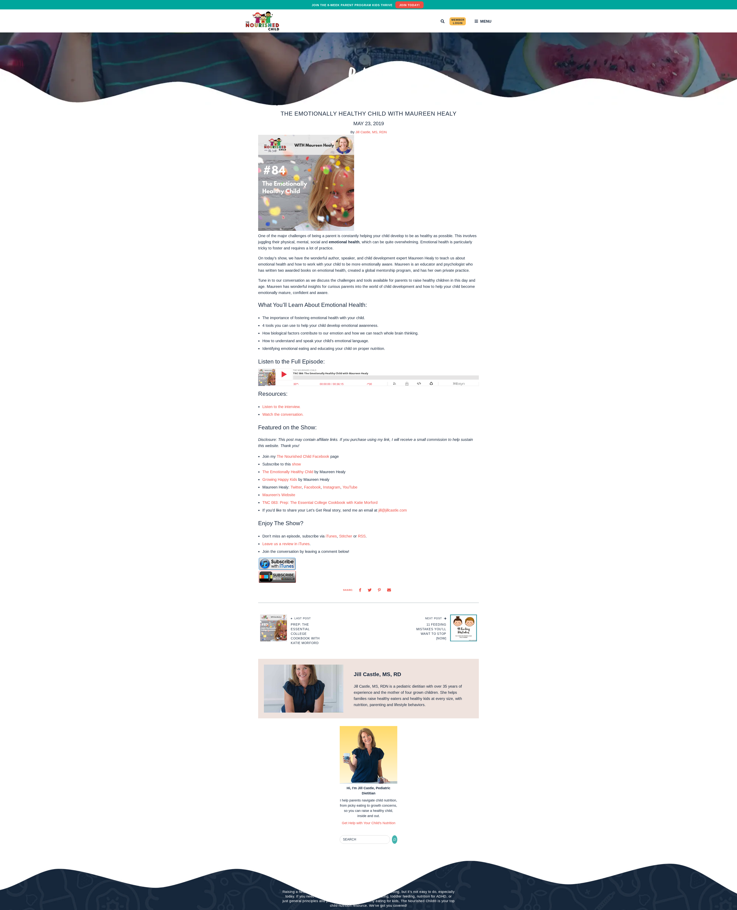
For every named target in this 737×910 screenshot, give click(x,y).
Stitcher (345, 536)
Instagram (331, 487)
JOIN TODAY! (409, 5)
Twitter (296, 487)
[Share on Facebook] (360, 590)
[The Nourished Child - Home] (263, 21)
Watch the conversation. (283, 414)
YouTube (350, 487)
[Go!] (394, 839)
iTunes (331, 536)
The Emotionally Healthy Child (287, 472)
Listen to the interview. (281, 407)
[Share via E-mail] (389, 590)
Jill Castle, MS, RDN (371, 132)
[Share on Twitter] (370, 590)
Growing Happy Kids (279, 479)
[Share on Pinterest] (379, 590)
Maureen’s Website (278, 495)
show (296, 464)
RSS (362, 536)
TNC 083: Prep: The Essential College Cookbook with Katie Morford (320, 502)
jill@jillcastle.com (392, 510)
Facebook (312, 487)
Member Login (457, 21)
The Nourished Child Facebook (303, 456)
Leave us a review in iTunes (286, 544)
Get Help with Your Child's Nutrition (368, 823)
